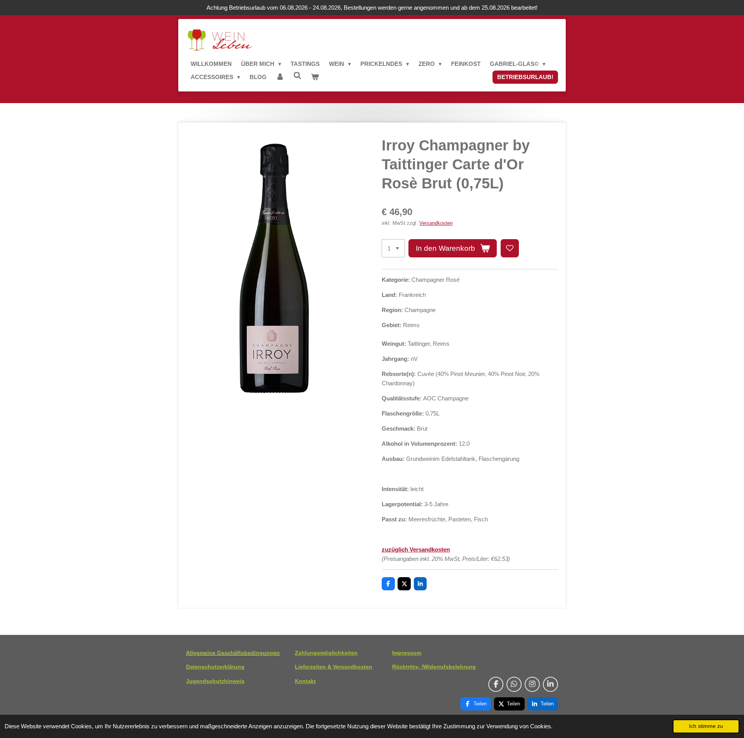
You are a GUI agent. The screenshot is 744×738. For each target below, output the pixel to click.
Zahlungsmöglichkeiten (326, 653)
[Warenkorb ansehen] (315, 77)
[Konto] (280, 77)
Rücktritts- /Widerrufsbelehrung (434, 667)
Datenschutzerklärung (215, 667)
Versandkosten (436, 223)
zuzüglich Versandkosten (416, 549)
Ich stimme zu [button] (706, 726)
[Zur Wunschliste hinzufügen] (510, 248)
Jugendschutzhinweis (215, 681)
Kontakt (305, 681)
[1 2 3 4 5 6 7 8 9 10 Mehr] (393, 248)
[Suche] (297, 76)
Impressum (406, 653)
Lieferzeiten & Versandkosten (333, 667)
